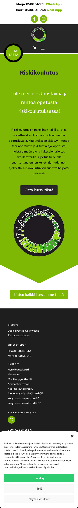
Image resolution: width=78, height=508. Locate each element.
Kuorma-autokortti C (20, 388)
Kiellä (39, 489)
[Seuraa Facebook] (34, 19)
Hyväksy (39, 478)
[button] (72, 436)
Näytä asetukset (39, 499)
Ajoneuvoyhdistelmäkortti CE (25, 393)
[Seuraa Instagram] (43, 19)
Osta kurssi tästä (39, 189)
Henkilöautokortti (18, 369)
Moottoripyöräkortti (20, 379)
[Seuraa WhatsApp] (11, 420)
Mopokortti (14, 374)
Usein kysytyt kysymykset (23, 330)
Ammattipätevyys (19, 384)
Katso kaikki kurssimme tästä (39, 294)
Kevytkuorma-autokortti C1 (24, 398)
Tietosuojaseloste (19, 335)
